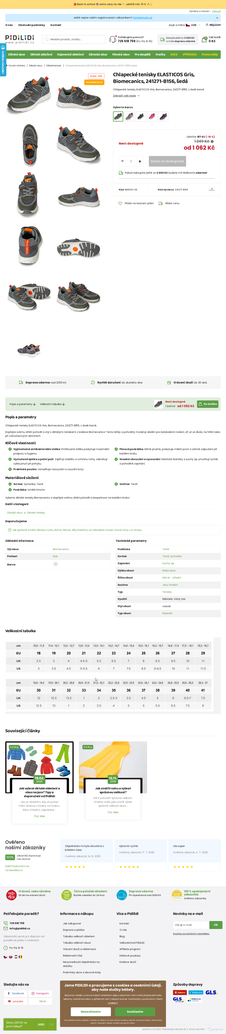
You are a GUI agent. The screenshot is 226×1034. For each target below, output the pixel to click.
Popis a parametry (21, 404)
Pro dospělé (143, 54)
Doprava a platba (73, 930)
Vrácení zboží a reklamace (79, 949)
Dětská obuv (16, 54)
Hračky (160, 54)
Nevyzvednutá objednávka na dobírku (81, 964)
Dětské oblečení (41, 54)
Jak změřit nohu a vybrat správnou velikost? (113, 790)
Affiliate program (130, 949)
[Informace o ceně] (212, 141)
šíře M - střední (171, 577)
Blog (122, 936)
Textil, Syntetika (172, 556)
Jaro (165, 585)
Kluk (55, 556)
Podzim (173, 585)
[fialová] (129, 116)
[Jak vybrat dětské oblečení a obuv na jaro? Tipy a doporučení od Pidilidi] (39, 767)
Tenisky (167, 592)
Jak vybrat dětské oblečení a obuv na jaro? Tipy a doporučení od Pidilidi (39, 792)
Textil (165, 549)
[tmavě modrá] (141, 116)
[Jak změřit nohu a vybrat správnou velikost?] (113, 767)
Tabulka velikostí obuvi (77, 943)
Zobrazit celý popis (124, 95)
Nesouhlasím (91, 1012)
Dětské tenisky (53, 65)
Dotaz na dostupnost (167, 161)
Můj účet (215, 25)
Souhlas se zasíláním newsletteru (191, 933)
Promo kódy (210, 54)
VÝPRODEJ (190, 54)
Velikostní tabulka (50, 404)
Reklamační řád (72, 955)
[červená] (152, 116)
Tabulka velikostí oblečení (79, 936)
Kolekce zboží (128, 962)
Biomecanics (61, 549)
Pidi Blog (14, 747)
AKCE (173, 54)
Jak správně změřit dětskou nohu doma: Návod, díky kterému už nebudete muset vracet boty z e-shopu (77, 530)
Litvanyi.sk (180, 1029)
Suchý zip (168, 563)
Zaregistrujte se (142, 17)
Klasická (167, 613)
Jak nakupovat (72, 923)
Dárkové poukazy (130, 955)
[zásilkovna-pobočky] (181, 993)
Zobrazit (216, 11)
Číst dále (39, 816)
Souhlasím (135, 1012)
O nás (9, 25)
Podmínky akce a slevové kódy (82, 972)
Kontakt (55, 25)
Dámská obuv (98, 54)
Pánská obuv (121, 54)
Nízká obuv (169, 570)
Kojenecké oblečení (70, 54)
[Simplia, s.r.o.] (215, 1028)
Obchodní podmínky (31, 25)
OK (216, 925)
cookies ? (113, 1002)
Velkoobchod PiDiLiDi (132, 943)
